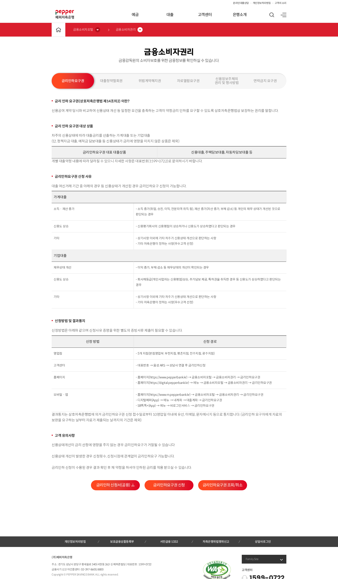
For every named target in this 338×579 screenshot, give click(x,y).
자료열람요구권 (188, 81)
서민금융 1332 (169, 541)
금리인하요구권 (73, 81)
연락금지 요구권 (265, 81)
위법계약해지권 (149, 81)
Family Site (252, 559)
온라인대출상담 (241, 3)
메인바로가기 (58, 30)
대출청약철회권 (111, 81)
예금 (135, 14)
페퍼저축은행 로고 (65, 14)
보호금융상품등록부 (122, 541)
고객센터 (205, 14)
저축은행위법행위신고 (216, 541)
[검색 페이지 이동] (272, 15)
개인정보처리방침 (262, 3)
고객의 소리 (280, 3)
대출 (169, 14)
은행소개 (239, 14)
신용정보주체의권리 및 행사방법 (227, 81)
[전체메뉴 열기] (283, 15)
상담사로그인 (263, 541)
